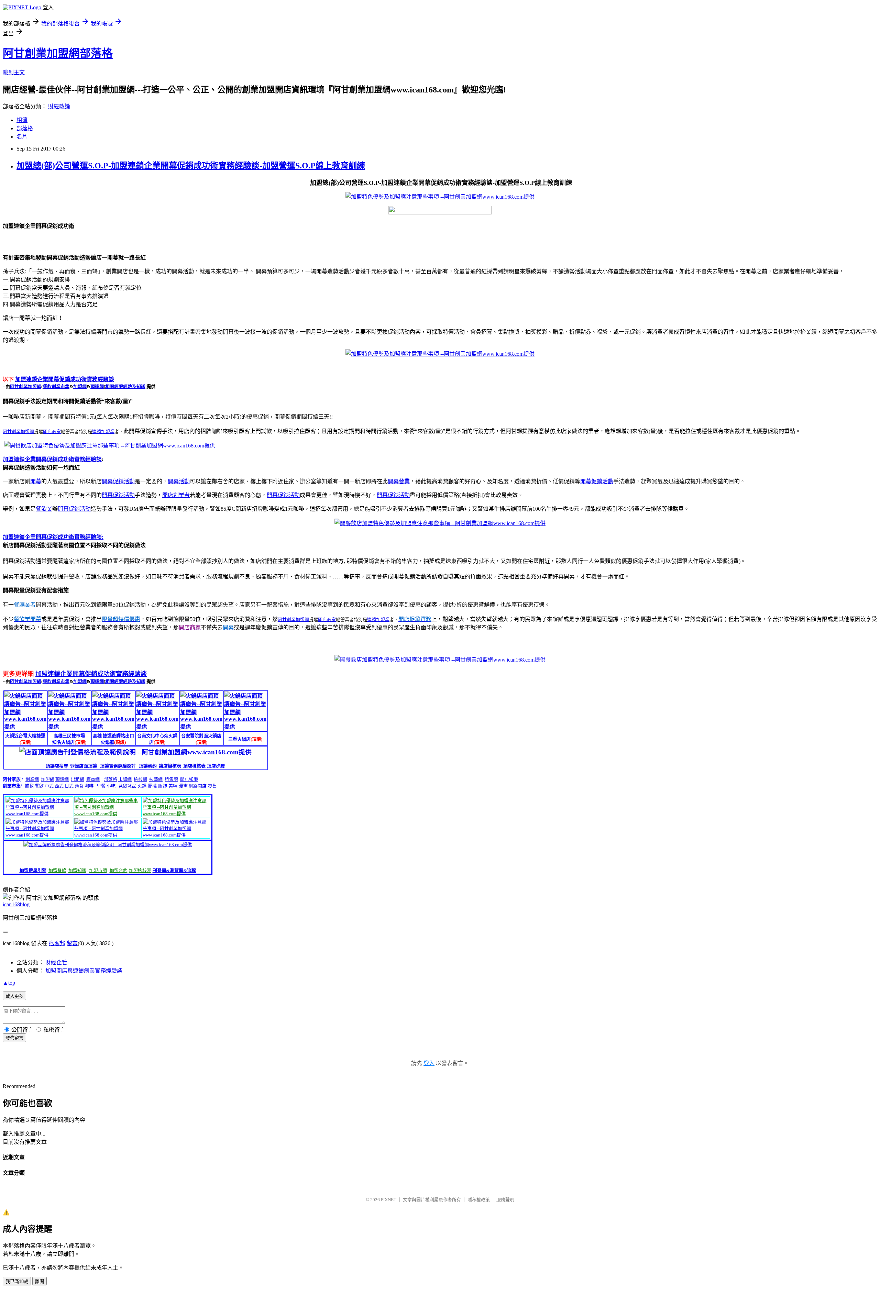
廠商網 (93, 779)
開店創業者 (176, 495)
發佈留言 (14, 1038)
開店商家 (52, 431)
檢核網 (140, 779)
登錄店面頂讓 (83, 765)
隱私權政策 (479, 1199)
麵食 (79, 785)
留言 (72, 943)
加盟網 (80, 386)
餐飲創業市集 (56, 386)
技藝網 (156, 779)
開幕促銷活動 (118, 481)
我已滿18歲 (17, 1281)
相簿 (22, 120)
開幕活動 (179, 481)
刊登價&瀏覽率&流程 (174, 870)
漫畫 (183, 785)
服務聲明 (505, 1199)
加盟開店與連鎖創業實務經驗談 (83, 971)
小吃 (111, 785)
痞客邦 (57, 943)
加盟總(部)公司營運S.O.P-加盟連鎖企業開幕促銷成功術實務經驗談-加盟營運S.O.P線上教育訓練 (190, 165)
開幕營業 (399, 481)
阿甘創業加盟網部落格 (58, 53)
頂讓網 (97, 386)
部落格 (24, 128)
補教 (29, 785)
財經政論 (59, 106)
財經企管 (56, 962)
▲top (9, 983)
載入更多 (14, 996)
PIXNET (388, 1199)
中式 (49, 785)
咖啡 (89, 785)
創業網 (32, 779)
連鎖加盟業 (103, 431)
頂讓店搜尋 (57, 765)
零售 (212, 785)
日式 (69, 785)
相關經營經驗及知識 (125, 386)
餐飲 (39, 785)
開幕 (35, 481)
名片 (22, 137)
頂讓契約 (148, 765)
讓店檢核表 (170, 765)
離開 (39, 1281)
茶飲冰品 (127, 785)
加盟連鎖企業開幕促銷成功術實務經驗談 (64, 379)
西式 (59, 785)
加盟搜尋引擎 (33, 870)
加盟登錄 (57, 870)
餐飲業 (44, 509)
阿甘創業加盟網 (25, 386)
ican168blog (16, 904)
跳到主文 (14, 72)
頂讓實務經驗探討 (118, 765)
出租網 (77, 779)
